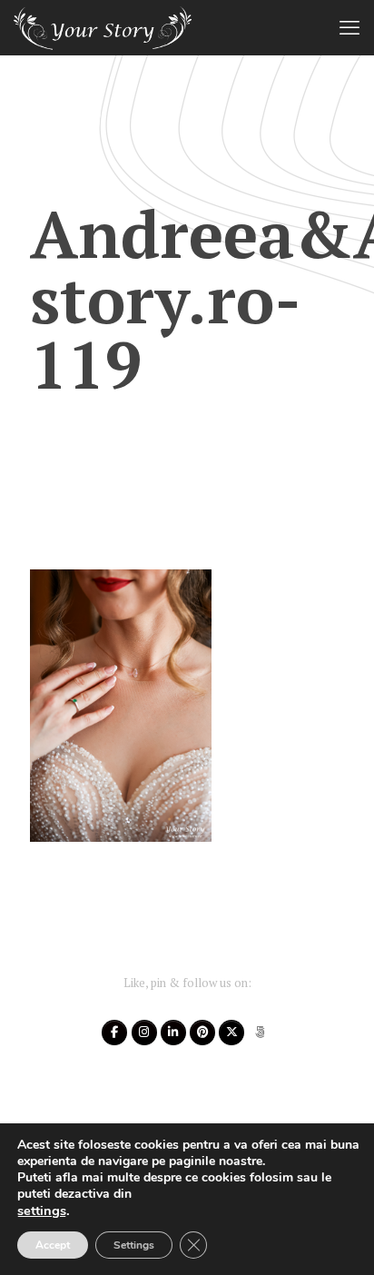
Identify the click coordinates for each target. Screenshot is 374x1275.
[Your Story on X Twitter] (231, 1032)
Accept (52, 1245)
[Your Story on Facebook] (114, 1032)
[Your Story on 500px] (260, 1032)
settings (41, 1210)
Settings (133, 1245)
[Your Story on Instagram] (144, 1032)
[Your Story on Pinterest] (202, 1032)
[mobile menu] (349, 27)
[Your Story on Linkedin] (173, 1032)
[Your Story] (103, 27)
